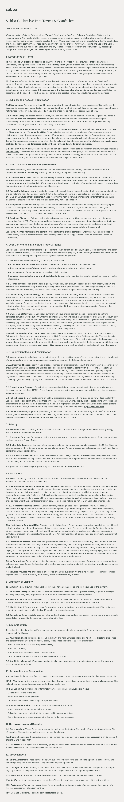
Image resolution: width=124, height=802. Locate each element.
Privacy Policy (58, 65)
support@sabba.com (53, 345)
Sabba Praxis (12, 151)
